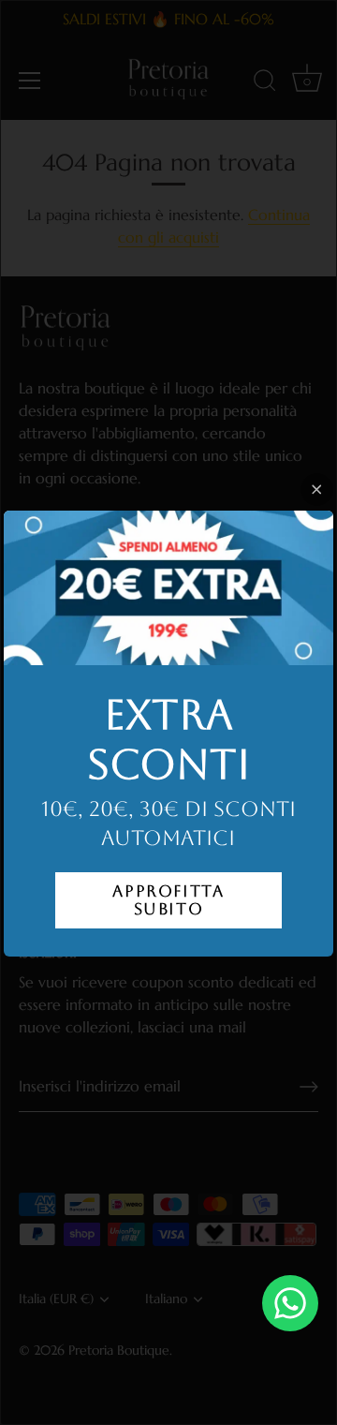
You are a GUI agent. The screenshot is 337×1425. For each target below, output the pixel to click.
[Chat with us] (290, 1303)
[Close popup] (316, 489)
